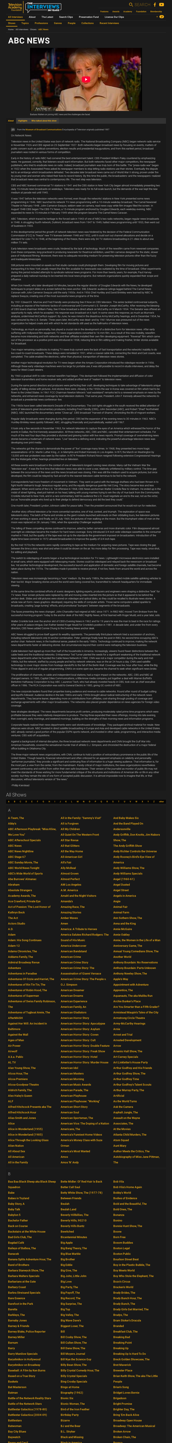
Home (11, 29)
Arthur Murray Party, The (128, 1090)
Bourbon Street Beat (126, 1259)
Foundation (141, 11)
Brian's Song (121, 1387)
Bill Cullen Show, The (74, 1342)
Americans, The (70, 1129)
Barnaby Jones (17, 1320)
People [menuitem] (71, 23)
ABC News (43, 29)
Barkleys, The (16, 1315)
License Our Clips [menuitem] (114, 17)
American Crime (71, 956)
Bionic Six (67, 1398)
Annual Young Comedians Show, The (136, 951)
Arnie (116, 1029)
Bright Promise (122, 1403)
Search (142, 4)
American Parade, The (74, 1090)
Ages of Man (16, 1040)
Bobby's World (122, 1192)
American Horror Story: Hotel (79, 1056)
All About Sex (16, 1151)
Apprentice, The (123, 990)
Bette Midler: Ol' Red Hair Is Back (81, 1181)
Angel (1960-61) (124, 879)
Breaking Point (122, 1342)
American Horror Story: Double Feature (85, 1045)
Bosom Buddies (123, 1242)
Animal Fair (120, 906)
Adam (11, 934)
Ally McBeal (68, 868)
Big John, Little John (73, 1276)
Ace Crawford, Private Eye (24, 901)
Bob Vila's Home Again (127, 1187)
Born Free (119, 1237)
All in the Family (18, 1162)
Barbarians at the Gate (22, 1281)
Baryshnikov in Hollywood (24, 1359)
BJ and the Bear (70, 1426)
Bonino (117, 1220)
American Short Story (74, 1106)
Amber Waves (69, 918)
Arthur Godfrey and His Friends (132, 1068)
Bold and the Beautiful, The (130, 1203)
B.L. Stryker (68, 1431)
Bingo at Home (70, 1387)
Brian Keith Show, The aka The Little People (135, 1378)
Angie (117, 901)
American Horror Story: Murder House (84, 1062)
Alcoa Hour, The (18, 1073)
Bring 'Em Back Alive (126, 1414)
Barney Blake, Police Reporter (27, 1331)
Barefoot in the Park (20, 1303)
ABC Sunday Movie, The (23, 862)
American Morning (72, 1079)
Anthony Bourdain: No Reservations (135, 962)
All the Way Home (72, 851)
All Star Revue (69, 840)
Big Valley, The (70, 1315)
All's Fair (66, 862)
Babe (11, 1192)
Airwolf (12, 1051)
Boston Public (122, 1253)
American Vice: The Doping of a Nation (85, 1123)
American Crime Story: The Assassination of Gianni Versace (81, 970)
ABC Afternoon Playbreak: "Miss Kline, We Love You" (32, 832)
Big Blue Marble (71, 1253)
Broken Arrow (122, 1431)
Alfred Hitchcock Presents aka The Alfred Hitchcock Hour (29, 1109)
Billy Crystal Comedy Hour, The (80, 1370)
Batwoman (14, 1426)
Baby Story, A (16, 1203)
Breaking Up (120, 1348)
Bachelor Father (18, 1220)
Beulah (65, 1203)
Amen (64, 923)
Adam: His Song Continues (24, 940)
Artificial (118, 1095)
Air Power (14, 1045)
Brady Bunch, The (124, 1303)
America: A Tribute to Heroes (79, 929)
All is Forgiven (70, 823)
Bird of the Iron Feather (75, 1409)
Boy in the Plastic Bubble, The (131, 1265)
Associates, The (123, 1123)
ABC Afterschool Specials (24, 840)
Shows (33, 29)
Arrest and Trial (122, 1034)
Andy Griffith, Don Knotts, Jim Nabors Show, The (136, 837)
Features (104, 11)
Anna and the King (124, 923)
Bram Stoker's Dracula (127, 1320)
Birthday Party (70, 1414)
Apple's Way (120, 979)
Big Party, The (69, 1287)
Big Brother (68, 1259)
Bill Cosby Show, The (74, 1337)
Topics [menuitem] (25, 23)
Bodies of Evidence (125, 1198)
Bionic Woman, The (73, 1403)
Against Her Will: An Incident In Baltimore (27, 1026)
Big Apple (67, 1242)
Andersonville (121, 829)
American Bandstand (74, 951)
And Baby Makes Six (126, 818)
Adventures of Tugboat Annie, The (29, 1012)
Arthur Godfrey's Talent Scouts (132, 1084)
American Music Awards (76, 1084)
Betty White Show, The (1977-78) (81, 1192)
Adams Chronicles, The (22, 951)
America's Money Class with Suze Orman (81, 1143)
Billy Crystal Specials (74, 1376)
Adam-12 (14, 945)
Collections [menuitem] (87, 23)
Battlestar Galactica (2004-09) (27, 1414)
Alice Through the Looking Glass (28, 1140)
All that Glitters (70, 845)
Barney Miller (16, 1337)
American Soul (70, 1112)
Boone (117, 1231)
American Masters (72, 1073)
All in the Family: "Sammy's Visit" (81, 818)
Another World (122, 956)
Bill (63, 1331)
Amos (64, 1156)
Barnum (13, 1342)
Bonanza (118, 1215)
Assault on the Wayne (126, 1118)
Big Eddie (66, 1265)
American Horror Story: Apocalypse (83, 1023)
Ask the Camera (123, 1106)
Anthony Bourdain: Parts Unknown (134, 968)
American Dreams (72, 995)
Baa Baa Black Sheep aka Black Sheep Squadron (32, 1184)
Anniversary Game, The (127, 945)
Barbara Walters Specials (23, 1276)
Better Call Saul (70, 1187)
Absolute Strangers (20, 890)
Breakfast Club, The (125, 1331)
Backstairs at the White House (26, 1231)
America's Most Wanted (75, 1151)
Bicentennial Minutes (74, 1237)
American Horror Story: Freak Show (83, 1051)
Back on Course (18, 1226)
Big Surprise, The (71, 1303)
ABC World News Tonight (23, 868)
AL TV (12, 1062)
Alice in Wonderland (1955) (25, 1129)
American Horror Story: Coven (79, 1034)
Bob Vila (118, 1181)
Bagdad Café (16, 1242)
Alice (11, 1123)
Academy (127, 11)
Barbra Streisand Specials (24, 1292)
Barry (11, 1348)
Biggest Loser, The (72, 1326)
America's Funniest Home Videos (81, 1134)
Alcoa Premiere (18, 1079)
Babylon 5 (14, 1215)
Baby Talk (14, 1209)
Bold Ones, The (122, 1209)
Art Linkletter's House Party (130, 1062)
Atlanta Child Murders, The (129, 1134)
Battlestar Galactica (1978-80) (27, 1409)
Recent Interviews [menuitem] (109, 23)
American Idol (69, 1068)
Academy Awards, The (22, 895)
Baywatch (14, 1437)
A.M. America (69, 890)
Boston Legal (121, 1248)
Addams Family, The (20, 956)
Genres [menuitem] (58, 23)
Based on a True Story (21, 1376)
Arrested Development (127, 1040)
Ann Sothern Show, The (127, 918)
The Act (13, 918)
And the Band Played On (128, 823)
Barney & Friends (18, 1326)
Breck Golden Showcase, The (131, 1359)
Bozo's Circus (121, 1281)
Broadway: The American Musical (134, 1426)
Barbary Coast (17, 1287)
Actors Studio (16, 923)
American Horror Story (75, 1018)
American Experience (74, 1001)
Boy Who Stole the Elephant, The (133, 1276)
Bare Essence (16, 1298)
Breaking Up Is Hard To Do (129, 1353)
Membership (156, 11)
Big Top (65, 1309)
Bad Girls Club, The (20, 1237)
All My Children (70, 829)
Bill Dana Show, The (73, 1348)
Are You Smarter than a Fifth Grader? (136, 1006)
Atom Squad (121, 1140)
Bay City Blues (17, 1431)
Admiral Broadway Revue (24, 962)
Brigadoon (119, 1398)
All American (16, 1156)
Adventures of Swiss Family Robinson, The (32, 1004)
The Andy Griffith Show (127, 845)
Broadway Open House (127, 1420)
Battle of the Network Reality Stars (29, 1398)
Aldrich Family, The (20, 1090)
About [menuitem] (32, 17)
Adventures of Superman (23, 995)
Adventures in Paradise (22, 973)
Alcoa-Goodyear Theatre (23, 1084)
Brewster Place (122, 1370)
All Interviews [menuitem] (15, 17)
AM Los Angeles (71, 884)
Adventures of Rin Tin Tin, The (26, 984)
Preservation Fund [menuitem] (89, 17)
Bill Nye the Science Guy (76, 1359)
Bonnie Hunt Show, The (127, 1226)
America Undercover (73, 945)
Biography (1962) (72, 1392)
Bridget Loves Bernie (126, 1392)
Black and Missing (72, 1437)
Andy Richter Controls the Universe (135, 851)
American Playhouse (74, 1095)
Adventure (14, 968)
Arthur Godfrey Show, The (129, 1073)
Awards (115, 11)
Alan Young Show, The (22, 1068)
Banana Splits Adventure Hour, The (29, 1259)
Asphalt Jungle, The (125, 1112)
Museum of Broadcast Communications (44, 129)
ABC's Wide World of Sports (25, 873)
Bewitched (67, 1231)
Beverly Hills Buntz (72, 1226)
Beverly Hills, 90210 (74, 1220)
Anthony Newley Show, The (130, 973)
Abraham (14, 884)
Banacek (13, 1253)
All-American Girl (71, 856)
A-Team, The (16, 818)
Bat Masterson (17, 1387)
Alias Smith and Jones (22, 1118)
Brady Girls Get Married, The (131, 1309)
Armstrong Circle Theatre (129, 1018)
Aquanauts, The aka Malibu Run (132, 995)
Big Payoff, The (70, 1292)
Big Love (66, 1281)
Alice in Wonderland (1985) (25, 1134)
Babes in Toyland (18, 1198)
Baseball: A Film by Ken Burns (26, 1370)
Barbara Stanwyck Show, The (26, 1270)
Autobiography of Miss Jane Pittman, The (136, 1159)
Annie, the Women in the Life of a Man (136, 940)
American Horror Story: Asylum (80, 1029)
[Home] (35, 8)
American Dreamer (72, 990)
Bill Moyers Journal (73, 1353)
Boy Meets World (124, 1270)
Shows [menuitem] (11, 23)
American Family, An (73, 1006)
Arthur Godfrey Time (126, 1079)
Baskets (13, 1381)
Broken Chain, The (124, 1437)
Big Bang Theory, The (74, 1248)
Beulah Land (68, 1209)
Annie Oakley (121, 934)
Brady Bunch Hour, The (127, 1298)
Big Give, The (69, 1270)
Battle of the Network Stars (25, 1403)
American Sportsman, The (77, 1118)
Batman (13, 1392)
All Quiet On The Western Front (80, 834)
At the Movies (122, 1129)
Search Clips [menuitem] (66, 17)
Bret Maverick (122, 1364)
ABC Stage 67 (17, 856)
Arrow (117, 1045)
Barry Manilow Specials (23, 1353)
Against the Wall (18, 1034)
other (161, 802)
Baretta (12, 1309)
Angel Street (121, 890)
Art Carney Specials (125, 1056)
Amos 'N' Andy (70, 1162)
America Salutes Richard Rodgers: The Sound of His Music (85, 937)
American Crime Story (74, 962)
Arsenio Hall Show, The (127, 1051)
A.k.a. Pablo (15, 1056)
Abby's (12, 823)
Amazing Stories (71, 912)
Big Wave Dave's (71, 1320)
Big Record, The (70, 1298)
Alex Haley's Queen (20, 1095)
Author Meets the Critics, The (131, 1151)
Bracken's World (123, 1287)
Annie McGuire (122, 929)
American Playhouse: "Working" (80, 1101)
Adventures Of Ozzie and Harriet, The (31, 979)
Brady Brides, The (124, 1292)
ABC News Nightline (20, 851)
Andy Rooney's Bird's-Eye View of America (133, 859)
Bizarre (65, 1420)
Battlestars (15, 1420)
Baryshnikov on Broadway (24, 1364)
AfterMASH (15, 1018)
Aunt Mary (119, 1145)
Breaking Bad (121, 1337)
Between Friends (71, 1198)
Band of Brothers (18, 1265)
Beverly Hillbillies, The (75, 1215)
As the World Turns (125, 1101)
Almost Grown (70, 873)
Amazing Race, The (73, 906)
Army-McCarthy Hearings (129, 1023)
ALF (10, 1101)
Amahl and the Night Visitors (78, 895)
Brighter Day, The (123, 1409)
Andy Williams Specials (127, 873)
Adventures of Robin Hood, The (27, 990)
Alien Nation (16, 1145)
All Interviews (22, 29)
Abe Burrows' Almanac (22, 879)
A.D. (10, 929)
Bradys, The (120, 1315)
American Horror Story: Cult (78, 1040)
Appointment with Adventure (131, 984)
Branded (118, 1326)
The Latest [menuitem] (47, 17)
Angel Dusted (121, 884)
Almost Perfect (70, 879)
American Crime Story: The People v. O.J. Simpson (83, 982)
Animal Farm (121, 912)
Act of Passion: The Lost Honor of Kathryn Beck (29, 909)
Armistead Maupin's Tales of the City (135, 1012)
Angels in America (124, 895)
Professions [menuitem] (41, 23)
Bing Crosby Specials (74, 1381)
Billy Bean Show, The (74, 1364)
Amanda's (67, 901)
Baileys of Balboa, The (22, 1248)
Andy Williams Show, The (128, 868)
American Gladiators (73, 1012)
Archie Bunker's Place (127, 1001)
